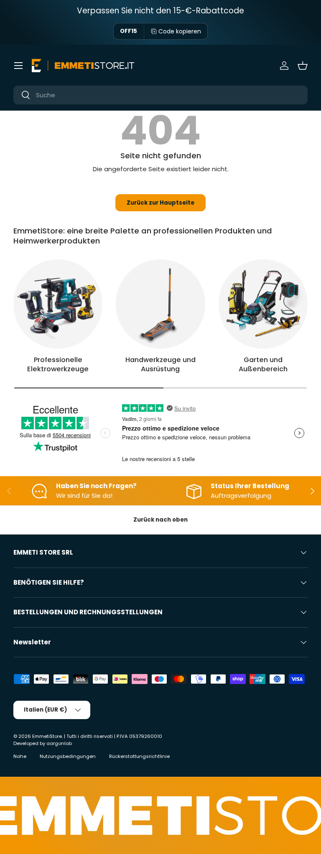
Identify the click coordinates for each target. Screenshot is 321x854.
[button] (302, 65)
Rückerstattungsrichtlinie (139, 756)
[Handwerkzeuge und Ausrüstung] (160, 304)
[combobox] (160, 95)
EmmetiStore (47, 736)
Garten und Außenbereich (263, 364)
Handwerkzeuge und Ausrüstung (160, 364)
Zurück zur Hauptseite (160, 203)
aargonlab (59, 743)
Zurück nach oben (160, 520)
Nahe (19, 756)
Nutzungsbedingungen (68, 756)
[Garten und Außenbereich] (263, 304)
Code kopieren (179, 31)
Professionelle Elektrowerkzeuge (58, 364)
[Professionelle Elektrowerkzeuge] (58, 304)
